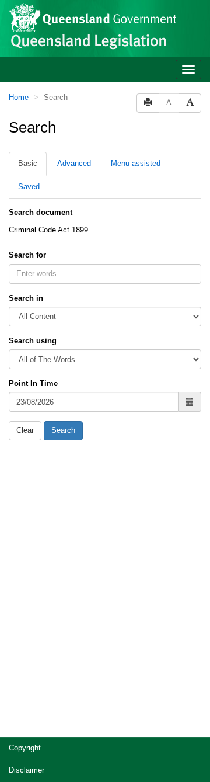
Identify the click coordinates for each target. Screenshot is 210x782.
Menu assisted (135, 163)
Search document (40, 212)
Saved (29, 186)
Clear (25, 430)
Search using (33, 340)
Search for (27, 255)
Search (63, 430)
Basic (27, 163)
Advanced (74, 163)
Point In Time (33, 383)
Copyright (25, 747)
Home (19, 97)
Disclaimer (26, 770)
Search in (26, 298)
